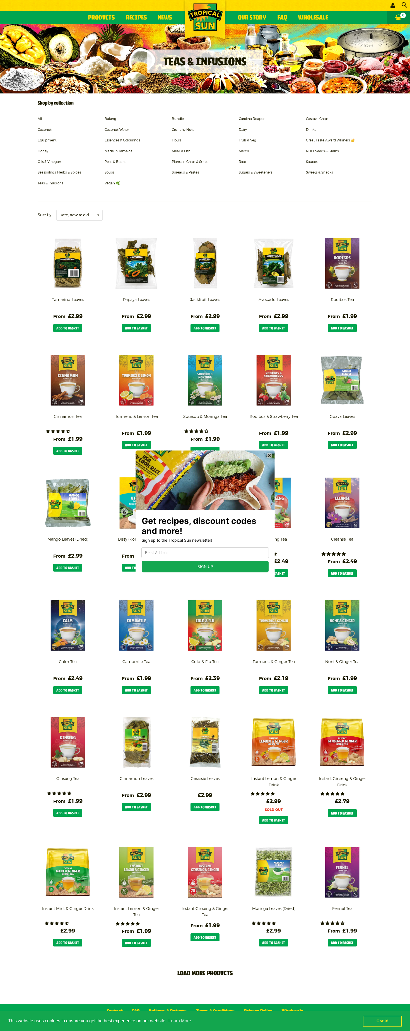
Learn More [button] (179, 1020)
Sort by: (45, 214)
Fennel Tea (342, 908)
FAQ (282, 18)
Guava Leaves (342, 416)
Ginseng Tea (67, 778)
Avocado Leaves (274, 299)
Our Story (252, 18)
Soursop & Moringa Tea (205, 416)
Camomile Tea (136, 661)
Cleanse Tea (342, 539)
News (165, 18)
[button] (58, 431)
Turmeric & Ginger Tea (274, 661)
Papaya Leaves (136, 299)
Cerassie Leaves (205, 778)
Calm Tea (68, 661)
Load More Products (205, 973)
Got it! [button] (383, 1021)
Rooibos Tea (342, 299)
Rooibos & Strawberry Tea (274, 416)
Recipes (136, 18)
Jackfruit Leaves (205, 299)
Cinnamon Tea (68, 416)
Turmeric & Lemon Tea (136, 416)
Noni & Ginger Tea (342, 661)
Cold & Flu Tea (205, 661)
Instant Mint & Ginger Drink (68, 908)
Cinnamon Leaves (136, 778)
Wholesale (313, 18)
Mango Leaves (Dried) (67, 539)
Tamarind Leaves (68, 299)
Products (101, 18)
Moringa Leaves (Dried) (273, 908)
